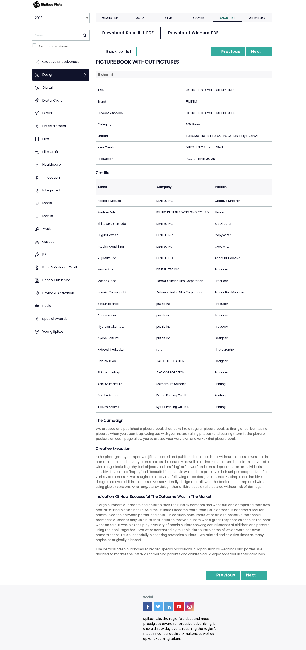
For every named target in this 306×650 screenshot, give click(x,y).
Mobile (47, 216)
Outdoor (49, 241)
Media (47, 203)
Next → (259, 51)
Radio (46, 306)
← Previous (228, 51)
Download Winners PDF (193, 32)
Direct (47, 113)
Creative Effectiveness (60, 62)
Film (45, 138)
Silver (169, 18)
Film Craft (50, 151)
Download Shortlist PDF (128, 32)
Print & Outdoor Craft (59, 267)
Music (47, 228)
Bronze (198, 18)
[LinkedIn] (168, 606)
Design (47, 74)
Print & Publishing (56, 280)
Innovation (51, 177)
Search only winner (53, 46)
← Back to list (116, 51)
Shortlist (227, 18)
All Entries (257, 18)
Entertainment (54, 126)
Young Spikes (52, 331)
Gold (140, 18)
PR (44, 254)
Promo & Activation (58, 293)
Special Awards (54, 318)
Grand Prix (110, 18)
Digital (47, 87)
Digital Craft (52, 100)
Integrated (51, 190)
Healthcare (51, 164)
